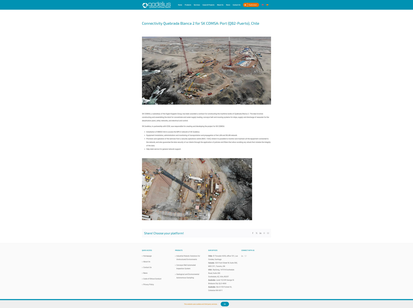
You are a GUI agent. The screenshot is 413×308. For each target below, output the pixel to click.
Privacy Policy (148, 284)
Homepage (147, 256)
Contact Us (147, 267)
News (145, 273)
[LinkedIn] (242, 256)
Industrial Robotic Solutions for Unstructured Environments (188, 257)
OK (225, 304)
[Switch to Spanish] (267, 5)
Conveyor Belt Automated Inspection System (186, 267)
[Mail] (245, 256)
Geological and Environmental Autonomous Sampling (187, 276)
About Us (146, 262)
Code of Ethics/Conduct (152, 279)
